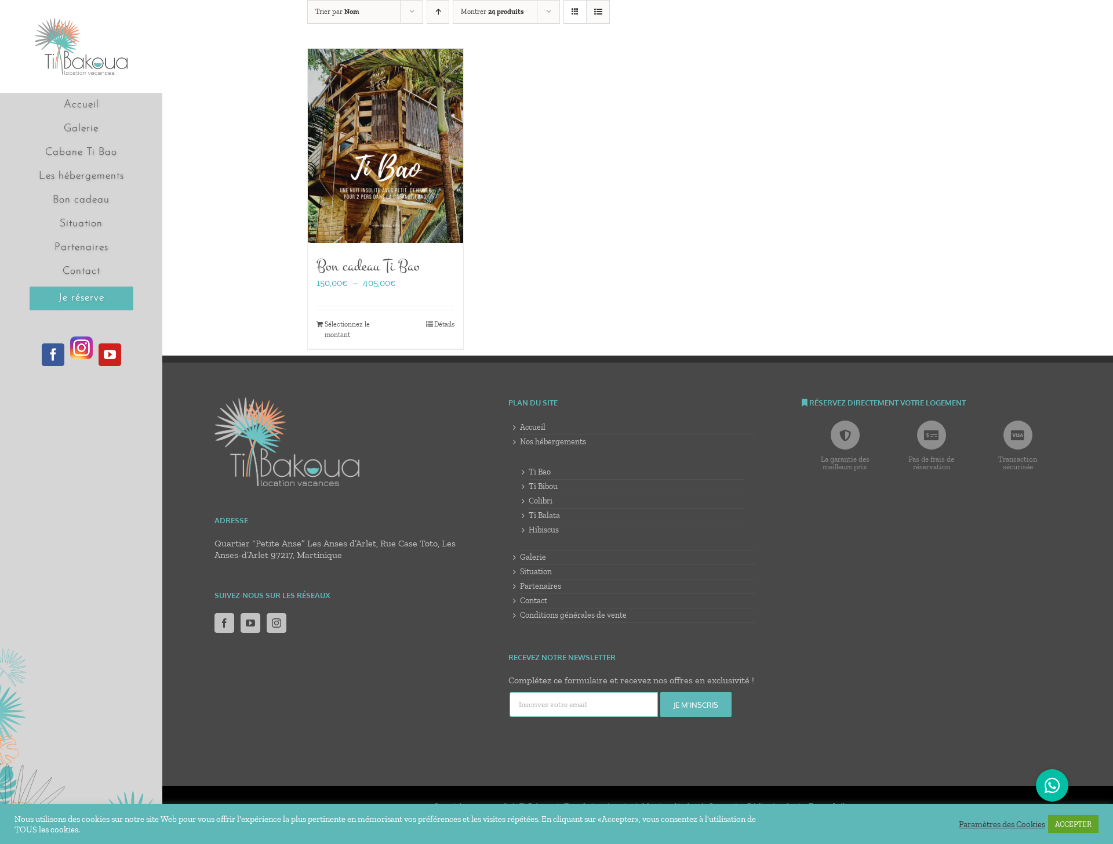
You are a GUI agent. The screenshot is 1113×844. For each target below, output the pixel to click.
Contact (533, 601)
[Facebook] (224, 623)
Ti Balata (544, 515)
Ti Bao (540, 472)
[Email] (584, 705)
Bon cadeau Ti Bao (368, 266)
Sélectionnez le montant (347, 329)
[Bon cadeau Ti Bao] (385, 146)
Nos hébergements (553, 442)
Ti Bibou (543, 486)
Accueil (532, 427)
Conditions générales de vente (573, 615)
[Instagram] (276, 623)
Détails (444, 324)
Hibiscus (544, 530)
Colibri (540, 501)
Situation (536, 572)
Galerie (533, 557)
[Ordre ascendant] (438, 12)
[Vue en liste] (598, 12)
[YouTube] (250, 623)
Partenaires (540, 586)
